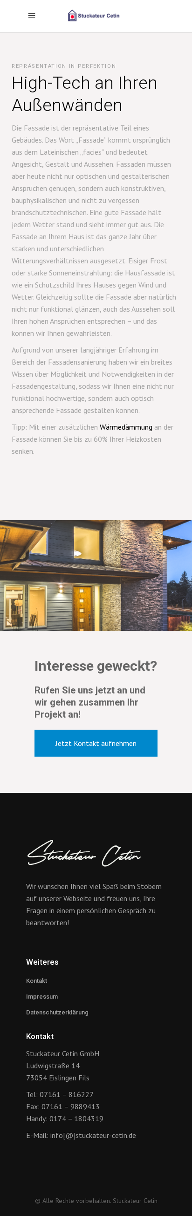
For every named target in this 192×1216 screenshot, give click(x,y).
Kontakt (36, 980)
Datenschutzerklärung (57, 1012)
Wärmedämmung (126, 426)
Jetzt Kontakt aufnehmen (96, 743)
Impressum (42, 996)
